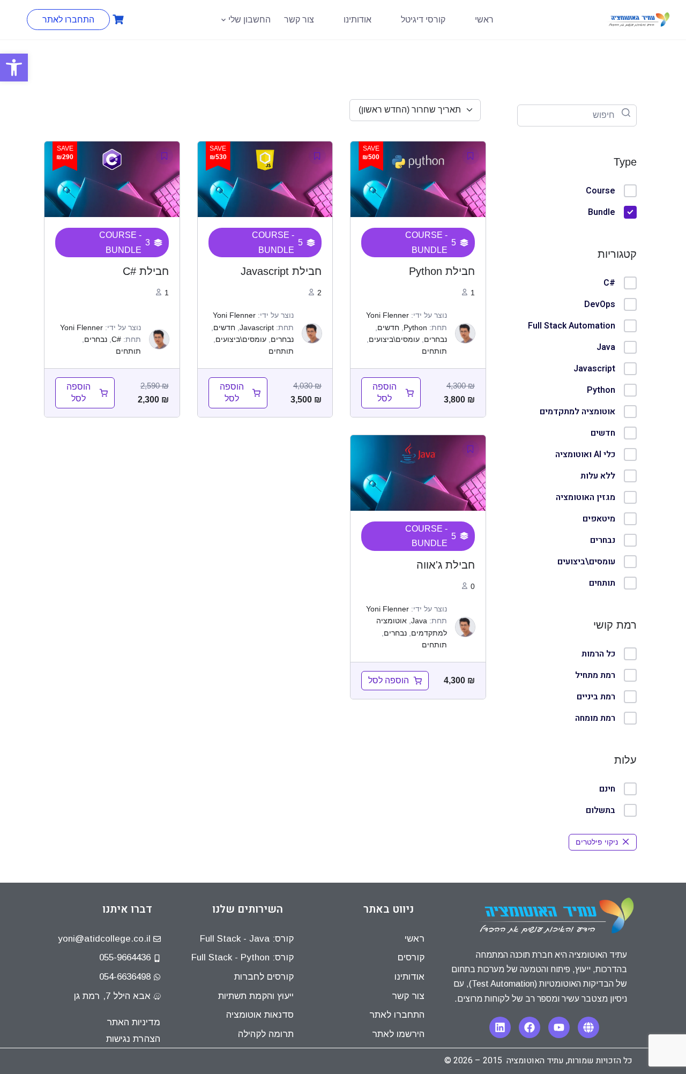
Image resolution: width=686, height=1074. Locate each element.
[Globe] (588, 1027)
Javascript (594, 368)
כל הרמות (598, 653)
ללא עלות (597, 475)
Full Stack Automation (571, 325)
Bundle (601, 212)
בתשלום (600, 810)
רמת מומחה (595, 718)
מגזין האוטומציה (585, 497)
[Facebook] (529, 1027)
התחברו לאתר (68, 19)
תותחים (602, 583)
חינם (607, 788)
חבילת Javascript (281, 271)
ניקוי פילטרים (597, 842)
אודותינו (357, 19)
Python (601, 390)
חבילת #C (146, 271)
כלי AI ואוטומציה (585, 454)
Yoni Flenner (387, 315)
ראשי (484, 19)
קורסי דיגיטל (423, 19)
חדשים (603, 433)
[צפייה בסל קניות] (117, 19)
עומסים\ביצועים (586, 561)
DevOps (599, 304)
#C (609, 283)
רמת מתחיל (595, 675)
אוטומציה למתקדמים (577, 411)
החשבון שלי (249, 19)
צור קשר (299, 19)
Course (600, 190)
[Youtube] (559, 1027)
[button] (14, 67)
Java (605, 347)
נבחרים (602, 540)
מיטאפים (599, 518)
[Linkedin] (500, 1027)
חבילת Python (442, 271)
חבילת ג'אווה (445, 565)
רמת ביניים (596, 696)
